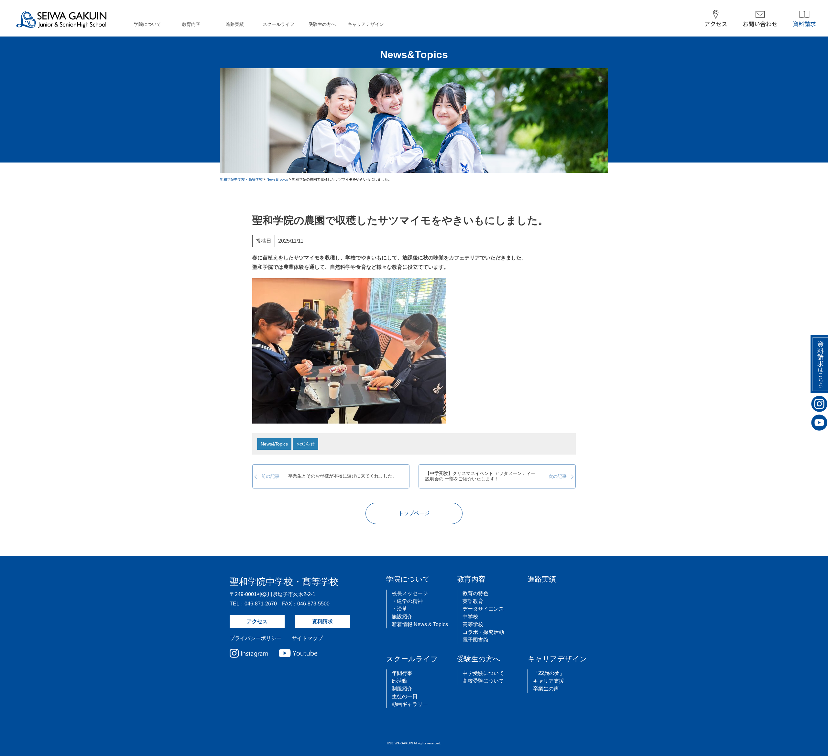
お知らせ (306, 443)
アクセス (257, 621)
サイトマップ (307, 638)
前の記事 (329, 476)
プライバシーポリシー (255, 638)
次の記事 (496, 476)
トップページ (414, 513)
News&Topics (274, 443)
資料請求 (322, 621)
